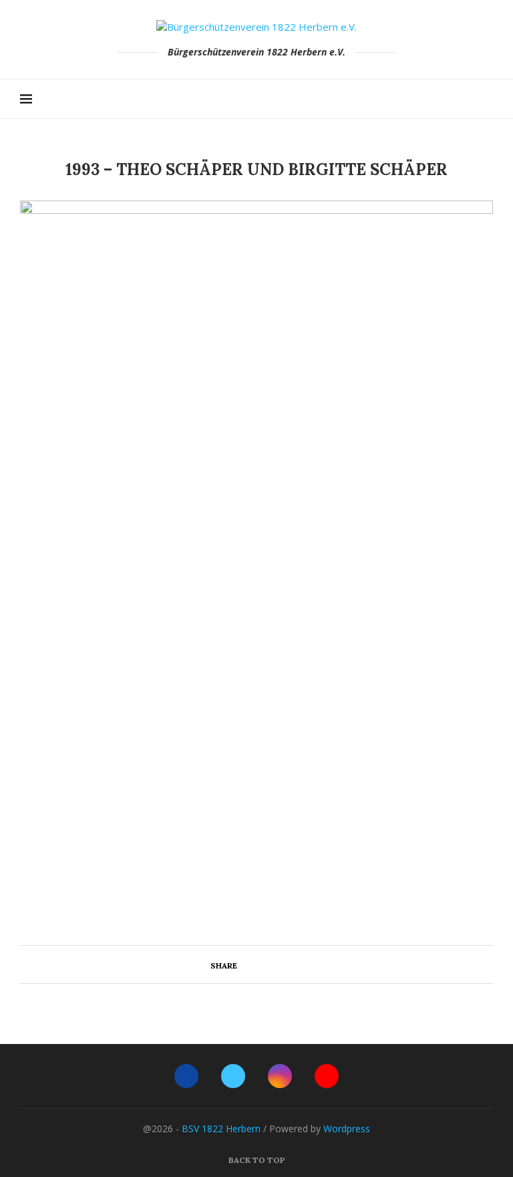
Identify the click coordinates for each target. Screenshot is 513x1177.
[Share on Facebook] (250, 964)
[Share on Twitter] (264, 964)
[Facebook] (447, 99)
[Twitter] (461, 99)
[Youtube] (489, 99)
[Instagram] (475, 99)
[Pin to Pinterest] (278, 964)
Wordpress (346, 1128)
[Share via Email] (292, 964)
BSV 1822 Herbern (221, 1128)
